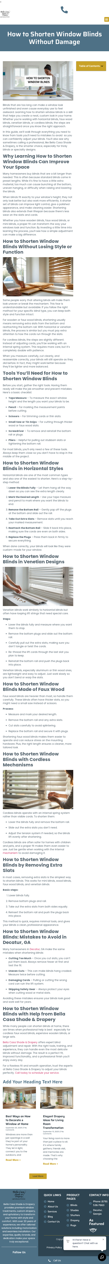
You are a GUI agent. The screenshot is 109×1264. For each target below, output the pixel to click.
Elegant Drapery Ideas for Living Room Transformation (54, 1122)
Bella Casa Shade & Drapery (20, 1042)
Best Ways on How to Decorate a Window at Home (18, 1120)
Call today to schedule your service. (37, 1073)
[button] (106, 19)
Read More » (13, 1160)
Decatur (34, 949)
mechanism (10, 853)
